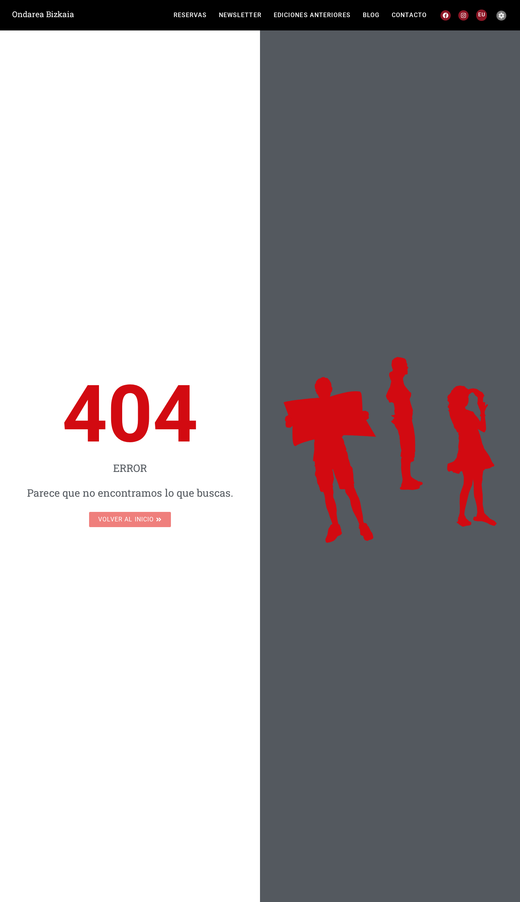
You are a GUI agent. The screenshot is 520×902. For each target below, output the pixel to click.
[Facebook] (445, 15)
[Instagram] (463, 15)
